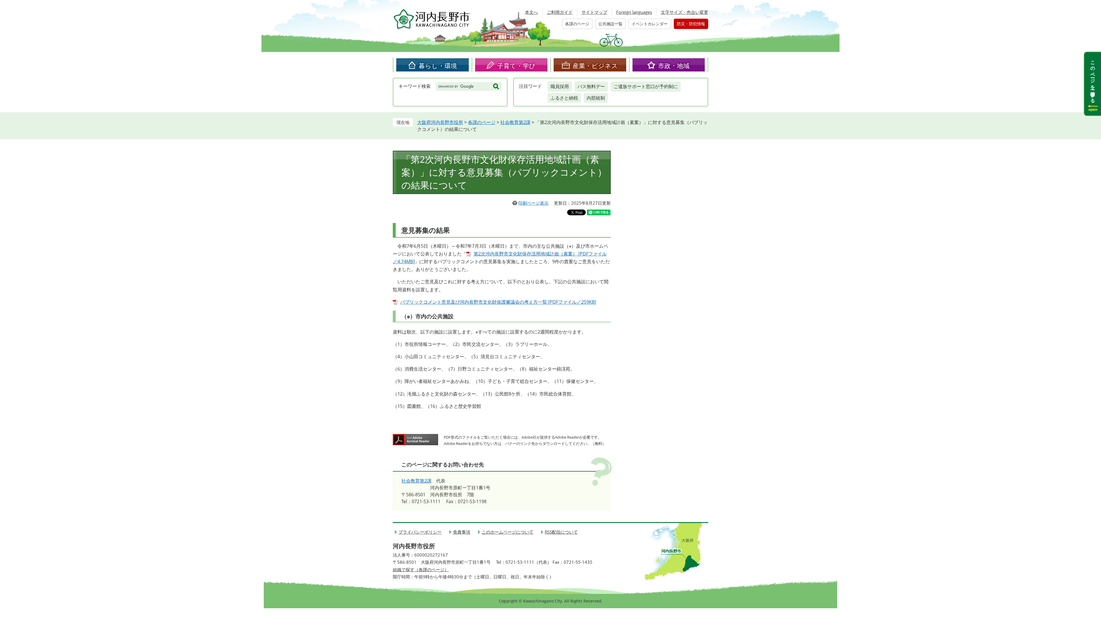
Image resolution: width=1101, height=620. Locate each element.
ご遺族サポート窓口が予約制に (646, 86)
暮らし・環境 (438, 65)
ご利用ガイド (560, 12)
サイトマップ (594, 12)
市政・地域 (674, 65)
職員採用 (559, 86)
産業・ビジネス (595, 65)
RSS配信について (561, 532)
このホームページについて (507, 532)
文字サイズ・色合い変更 (684, 12)
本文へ (531, 12)
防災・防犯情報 (691, 23)
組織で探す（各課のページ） (421, 569)
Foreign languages (634, 12)
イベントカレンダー (650, 23)
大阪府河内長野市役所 (440, 122)
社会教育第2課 (515, 122)
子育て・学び (516, 65)
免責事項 (461, 532)
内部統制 (596, 98)
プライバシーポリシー (420, 532)
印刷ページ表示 (533, 203)
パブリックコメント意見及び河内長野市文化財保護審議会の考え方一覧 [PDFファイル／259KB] (498, 302)
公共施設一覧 (610, 23)
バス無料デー (591, 86)
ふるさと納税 (564, 98)
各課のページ (577, 23)
